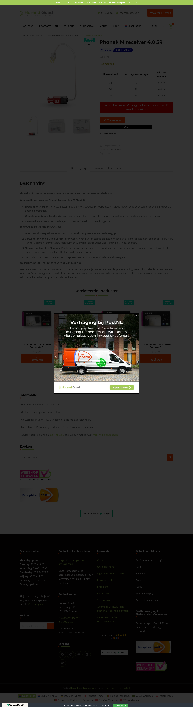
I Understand (120, 705)
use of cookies (105, 705)
